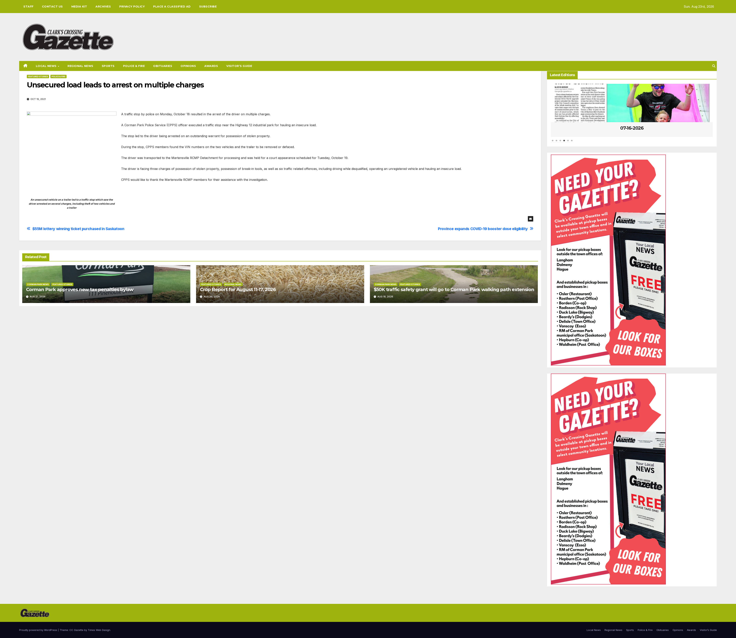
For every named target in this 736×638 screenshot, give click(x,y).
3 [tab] (560, 142)
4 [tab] (564, 142)
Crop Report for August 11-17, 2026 (238, 289)
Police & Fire (134, 66)
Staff (28, 6)
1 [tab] (553, 142)
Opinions (188, 66)
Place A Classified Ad (172, 6)
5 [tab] (568, 142)
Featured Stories (38, 76)
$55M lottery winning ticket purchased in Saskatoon (78, 229)
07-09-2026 (631, 128)
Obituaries (162, 66)
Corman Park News (38, 284)
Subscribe (208, 6)
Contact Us (52, 6)
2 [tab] (557, 142)
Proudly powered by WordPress (38, 629)
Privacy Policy (132, 6)
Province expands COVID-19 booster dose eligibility (483, 229)
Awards (211, 66)
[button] (713, 66)
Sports (108, 66)
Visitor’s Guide (239, 66)
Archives (103, 6)
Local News (47, 66)
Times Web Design (99, 629)
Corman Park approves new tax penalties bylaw (79, 289)
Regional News (80, 66)
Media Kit (79, 6)
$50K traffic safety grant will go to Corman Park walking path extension (454, 289)
